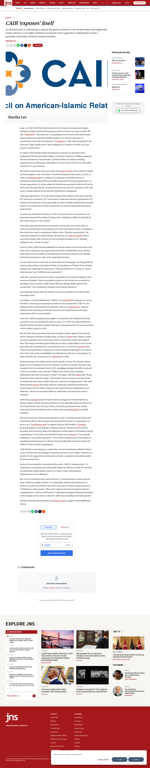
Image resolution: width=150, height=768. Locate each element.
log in (51, 588)
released (35, 399)
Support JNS (139, 3)
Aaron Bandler (46, 663)
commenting (74, 307)
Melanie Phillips (117, 63)
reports (35, 385)
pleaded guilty (34, 178)
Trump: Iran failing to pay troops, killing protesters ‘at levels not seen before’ (21, 676)
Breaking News (15, 632)
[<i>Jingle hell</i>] (139, 88)
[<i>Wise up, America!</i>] (139, 62)
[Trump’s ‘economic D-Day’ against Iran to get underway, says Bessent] (92, 675)
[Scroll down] (34, 695)
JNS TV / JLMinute (118, 652)
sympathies (74, 409)
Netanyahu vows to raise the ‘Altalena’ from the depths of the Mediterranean (90, 655)
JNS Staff (79, 660)
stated (78, 375)
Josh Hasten (126, 659)
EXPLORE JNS (21, 623)
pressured (67, 300)
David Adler (128, 695)
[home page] (8, 3)
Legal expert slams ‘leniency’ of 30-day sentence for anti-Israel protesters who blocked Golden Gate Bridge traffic (57, 656)
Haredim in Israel (80, 8)
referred (72, 434)
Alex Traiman (117, 659)
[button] (14, 45)
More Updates (12, 696)
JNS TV (61, 3)
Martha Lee (11, 41)
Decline (136, 759)
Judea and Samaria (67, 8)
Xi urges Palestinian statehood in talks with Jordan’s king (20, 668)
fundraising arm (38, 424)
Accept (119, 759)
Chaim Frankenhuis (131, 679)
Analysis (42, 3)
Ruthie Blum (115, 89)
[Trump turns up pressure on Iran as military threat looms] (128, 643)
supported (56, 356)
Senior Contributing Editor (119, 84)
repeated (81, 346)
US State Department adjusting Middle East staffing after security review (21, 640)
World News (79, 687)
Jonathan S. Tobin (117, 79)
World (33, 3)
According (59, 141)
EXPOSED (29, 134)
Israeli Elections (40, 8)
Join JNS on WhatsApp (129, 110)
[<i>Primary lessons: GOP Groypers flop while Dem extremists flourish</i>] (139, 74)
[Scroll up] (30, 695)
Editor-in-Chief (95, 8)
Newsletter (116, 3)
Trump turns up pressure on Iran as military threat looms (128, 656)
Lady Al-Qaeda (75, 235)
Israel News (79, 651)
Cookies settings (103, 759)
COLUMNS (118, 665)
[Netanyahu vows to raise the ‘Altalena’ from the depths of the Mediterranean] (92, 639)
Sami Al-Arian (66, 171)
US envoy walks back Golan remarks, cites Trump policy (54, 690)
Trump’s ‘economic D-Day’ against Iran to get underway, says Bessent (91, 690)
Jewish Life (71, 3)
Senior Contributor (117, 58)
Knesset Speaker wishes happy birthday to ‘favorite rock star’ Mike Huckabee (21, 659)
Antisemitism (84, 3)
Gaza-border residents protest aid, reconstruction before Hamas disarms (21, 650)
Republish (37, 45)
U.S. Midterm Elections (53, 8)
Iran (88, 8)
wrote (69, 337)
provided (82, 424)
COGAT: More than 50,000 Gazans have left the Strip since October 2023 (22, 684)
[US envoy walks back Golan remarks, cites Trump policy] (57, 675)
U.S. (25, 3)
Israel (18, 3)
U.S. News (44, 651)
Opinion (52, 3)
